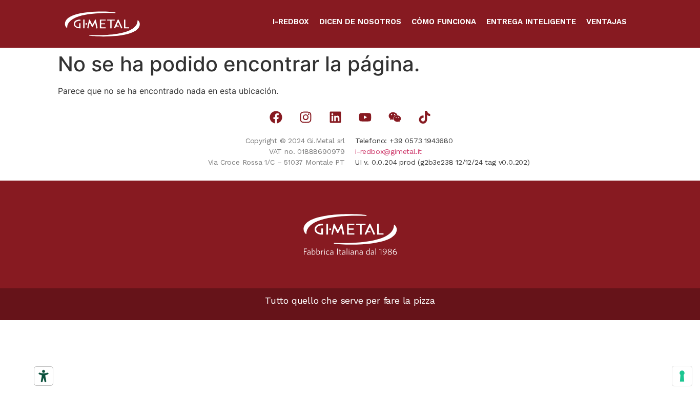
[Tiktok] (425, 117)
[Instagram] (306, 117)
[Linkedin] (335, 117)
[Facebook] (276, 117)
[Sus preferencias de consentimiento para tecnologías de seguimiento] (682, 376)
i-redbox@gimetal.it (388, 151)
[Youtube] (365, 117)
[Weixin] (395, 117)
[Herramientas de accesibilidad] (43, 376)
